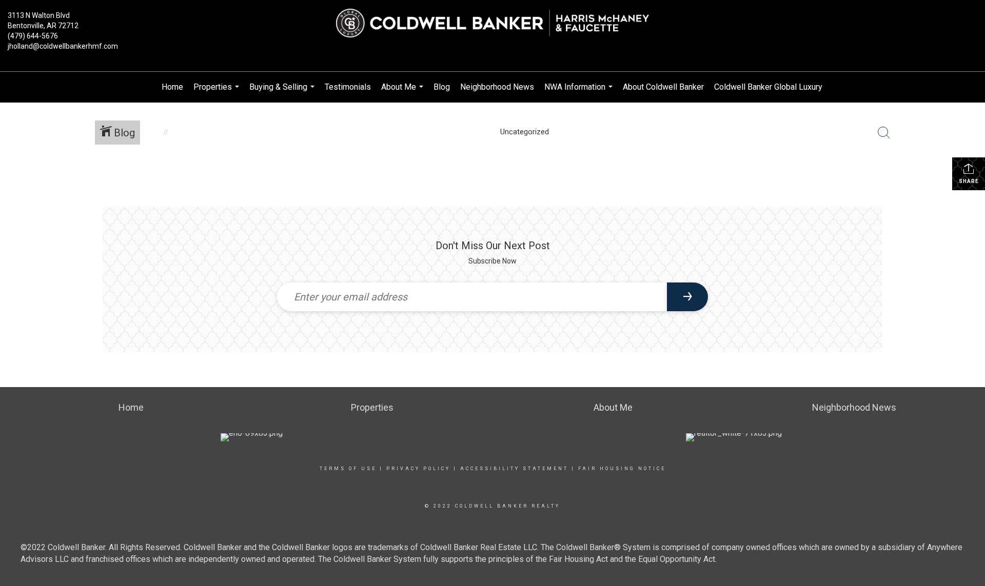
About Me (403, 92)
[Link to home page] (492, 23)
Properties (217, 92)
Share (969, 181)
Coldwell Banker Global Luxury (768, 87)
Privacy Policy (418, 468)
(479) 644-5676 (33, 36)
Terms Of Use (348, 468)
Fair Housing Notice (622, 468)
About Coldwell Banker (663, 87)
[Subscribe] (687, 296)
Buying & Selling (283, 92)
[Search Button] (884, 133)
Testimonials (348, 87)
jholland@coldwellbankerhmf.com (63, 46)
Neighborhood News (497, 87)
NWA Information (579, 92)
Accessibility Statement (514, 468)
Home (172, 87)
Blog (442, 87)
